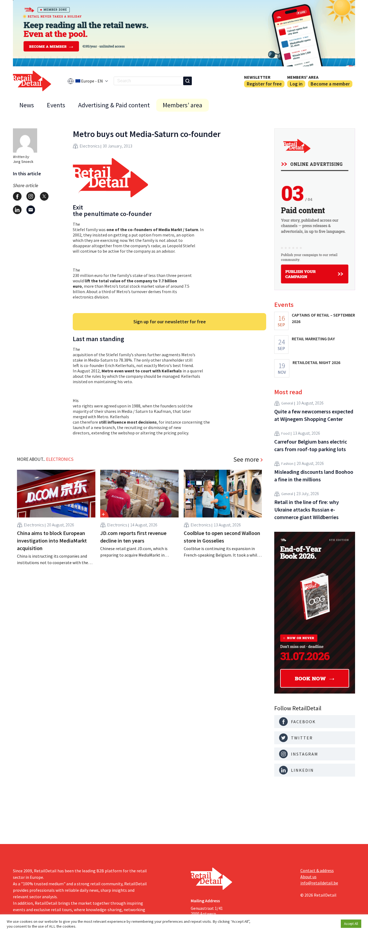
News (26, 105)
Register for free (264, 84)
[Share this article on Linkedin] (17, 209)
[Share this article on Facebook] (17, 196)
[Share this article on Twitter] (44, 196)
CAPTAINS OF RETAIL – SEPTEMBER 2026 (323, 318)
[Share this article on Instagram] (30, 196)
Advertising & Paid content (114, 105)
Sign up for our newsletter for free (169, 321)
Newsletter (257, 77)
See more (246, 459)
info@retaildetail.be (319, 883)
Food (285, 433)
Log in (296, 84)
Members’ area (182, 105)
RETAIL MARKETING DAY (313, 338)
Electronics (89, 146)
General (287, 403)
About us (308, 876)
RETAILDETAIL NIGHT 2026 (316, 362)
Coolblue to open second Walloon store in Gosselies (222, 537)
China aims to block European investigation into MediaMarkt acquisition (52, 540)
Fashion (287, 463)
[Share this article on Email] (30, 209)
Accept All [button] (351, 923)
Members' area (302, 77)
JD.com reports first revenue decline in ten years (133, 537)
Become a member (330, 84)
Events (56, 105)
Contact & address (317, 870)
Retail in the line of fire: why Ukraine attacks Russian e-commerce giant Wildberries (306, 509)
